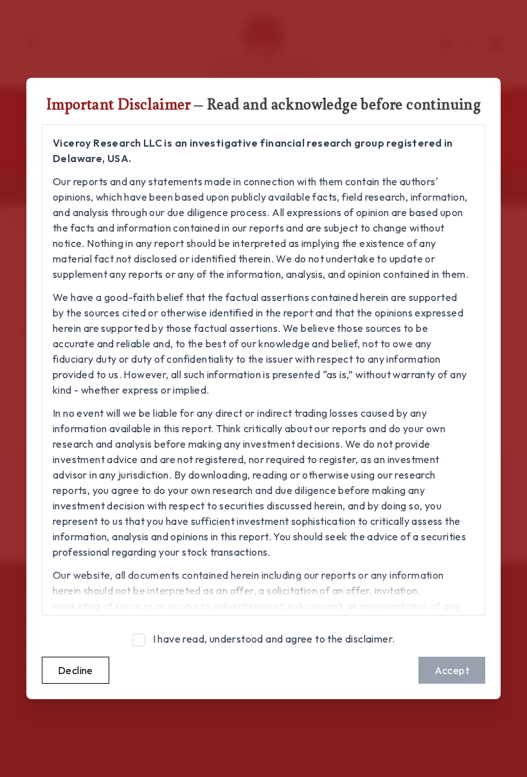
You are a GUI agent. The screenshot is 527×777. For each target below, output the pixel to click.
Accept (451, 670)
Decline (75, 670)
